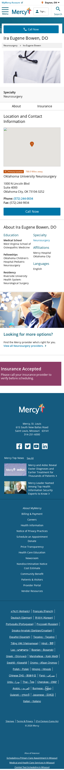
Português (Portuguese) (20, 624)
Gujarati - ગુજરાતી (20, 694)
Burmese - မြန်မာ (42, 688)
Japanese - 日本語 (43, 694)
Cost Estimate (32, 568)
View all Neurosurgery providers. (24, 346)
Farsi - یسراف (47, 675)
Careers (32, 519)
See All (30, 458)
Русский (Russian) (47, 624)
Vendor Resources (32, 591)
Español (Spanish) (19, 636)
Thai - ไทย (28, 681)
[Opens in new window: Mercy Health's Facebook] (19, 446)
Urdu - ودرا (13, 681)
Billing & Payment (32, 514)
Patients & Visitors (32, 579)
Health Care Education (32, 552)
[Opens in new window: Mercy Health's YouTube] (36, 446)
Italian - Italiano (32, 701)
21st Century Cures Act (47, 721)
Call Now (33, 29)
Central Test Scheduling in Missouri (32, 767)
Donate (32, 541)
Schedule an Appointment (32, 536)
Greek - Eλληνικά (16, 656)
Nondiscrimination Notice (32, 564)
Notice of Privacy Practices (32, 531)
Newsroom (32, 558)
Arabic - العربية (21, 688)
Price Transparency (32, 546)
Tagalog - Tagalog (44, 636)
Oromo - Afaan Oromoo (43, 662)
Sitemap (10, 721)
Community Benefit (32, 574)
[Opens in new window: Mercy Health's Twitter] (28, 446)
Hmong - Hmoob (41, 669)
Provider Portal (32, 585)
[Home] (21, 11)
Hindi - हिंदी (47, 643)
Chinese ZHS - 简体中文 (22, 675)
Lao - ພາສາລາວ (19, 649)
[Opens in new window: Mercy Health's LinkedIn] (45, 446)
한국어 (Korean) (44, 617)
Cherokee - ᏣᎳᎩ (47, 681)
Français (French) (43, 611)
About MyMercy (32, 508)
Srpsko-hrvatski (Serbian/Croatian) (32, 630)
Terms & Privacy (25, 721)
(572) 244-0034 (23, 199)
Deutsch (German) (21, 617)
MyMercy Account (11, 2)
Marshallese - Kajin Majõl (44, 656)
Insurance (44, 106)
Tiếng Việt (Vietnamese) (24, 643)
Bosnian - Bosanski (42, 649)
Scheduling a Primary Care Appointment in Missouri (32, 758)
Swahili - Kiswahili (17, 662)
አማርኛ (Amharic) (20, 611)
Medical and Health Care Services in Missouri (32, 762)
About (16, 106)
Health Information (32, 525)
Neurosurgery (10, 45)
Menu (5, 13)
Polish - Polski (21, 669)
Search (58, 14)
